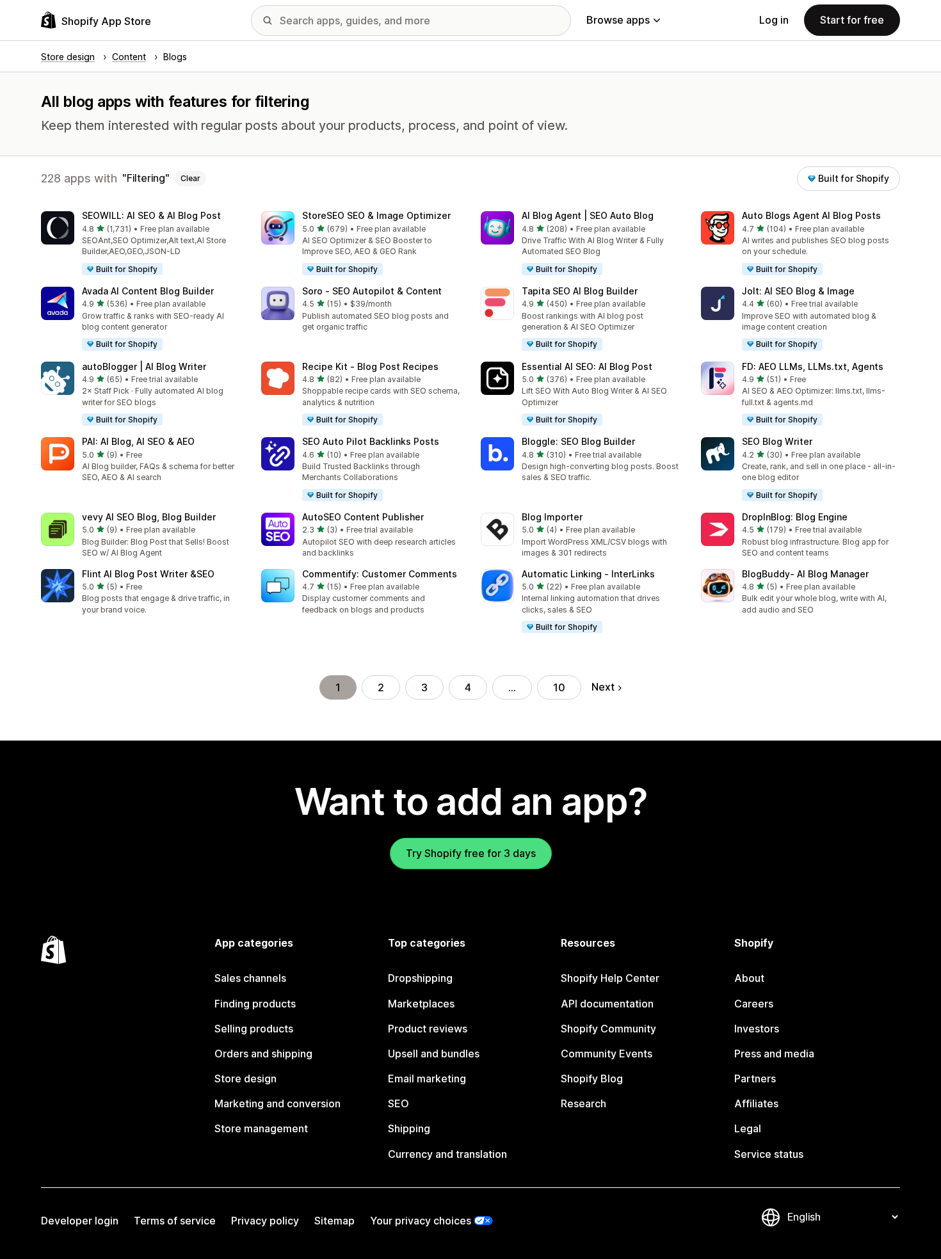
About (749, 978)
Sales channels (250, 978)
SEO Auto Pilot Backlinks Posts (370, 441)
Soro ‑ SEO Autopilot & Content (372, 290)
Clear (190, 178)
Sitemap (334, 1220)
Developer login (79, 1220)
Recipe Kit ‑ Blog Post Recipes (370, 366)
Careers (753, 1003)
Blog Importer (552, 516)
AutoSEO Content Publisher (363, 516)
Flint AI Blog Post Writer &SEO (148, 573)
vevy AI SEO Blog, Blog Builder (149, 516)
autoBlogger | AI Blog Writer (144, 366)
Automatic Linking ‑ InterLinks (588, 573)
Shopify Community (608, 1028)
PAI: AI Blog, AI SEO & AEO (138, 441)
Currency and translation (447, 1154)
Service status (768, 1154)
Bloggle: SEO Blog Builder (578, 441)
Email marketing (427, 1078)
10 (559, 687)
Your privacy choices (420, 1220)
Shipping (409, 1128)
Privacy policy (265, 1220)
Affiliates (756, 1103)
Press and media (774, 1053)
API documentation (607, 1003)
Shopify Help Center (610, 978)
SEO (398, 1103)
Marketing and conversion (277, 1103)
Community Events (606, 1053)
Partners (755, 1078)
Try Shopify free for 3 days (471, 853)
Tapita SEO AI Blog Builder (580, 290)
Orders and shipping (263, 1053)
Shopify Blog (592, 1078)
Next (603, 686)
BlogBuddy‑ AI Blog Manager (805, 573)
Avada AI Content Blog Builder (148, 290)
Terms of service (175, 1220)
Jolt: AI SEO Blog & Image (798, 290)
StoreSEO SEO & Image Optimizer (376, 215)
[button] (141, 244)
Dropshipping (420, 978)
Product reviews (427, 1028)
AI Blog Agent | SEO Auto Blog (588, 215)
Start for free (852, 19)
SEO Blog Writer (777, 441)
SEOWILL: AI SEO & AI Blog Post (151, 215)
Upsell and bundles (433, 1053)
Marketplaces (421, 1003)
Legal (747, 1128)
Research (583, 1103)
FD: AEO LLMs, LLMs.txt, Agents (812, 366)
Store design (245, 1078)
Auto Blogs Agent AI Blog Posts (811, 215)
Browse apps (618, 19)
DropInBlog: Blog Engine (795, 516)
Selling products (253, 1028)
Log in (774, 19)
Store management (261, 1128)
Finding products (255, 1003)
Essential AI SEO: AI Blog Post (587, 366)
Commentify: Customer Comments (379, 573)
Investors (756, 1028)
